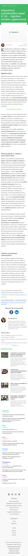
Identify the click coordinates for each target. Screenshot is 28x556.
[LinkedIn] (9, 494)
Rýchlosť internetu (14, 507)
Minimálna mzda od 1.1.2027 (9, 483)
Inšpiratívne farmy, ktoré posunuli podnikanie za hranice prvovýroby (18, 354)
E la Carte (18, 131)
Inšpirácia (5, 5)
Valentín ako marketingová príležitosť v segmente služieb (18, 371)
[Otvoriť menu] (1, 2)
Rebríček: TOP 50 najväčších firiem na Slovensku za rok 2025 (11, 457)
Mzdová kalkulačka (14, 501)
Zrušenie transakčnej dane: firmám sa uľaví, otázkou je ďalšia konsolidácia (13, 444)
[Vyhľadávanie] (26, 2)
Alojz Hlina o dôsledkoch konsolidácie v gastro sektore (18, 397)
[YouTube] (19, 494)
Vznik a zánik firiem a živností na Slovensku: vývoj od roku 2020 (13, 432)
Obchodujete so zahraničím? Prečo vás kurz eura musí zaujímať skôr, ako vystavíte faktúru (14, 470)
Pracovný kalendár (14, 514)
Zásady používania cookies (14, 546)
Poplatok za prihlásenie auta (14, 512)
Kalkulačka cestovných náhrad (14, 503)
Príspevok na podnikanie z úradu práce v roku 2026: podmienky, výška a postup (13, 453)
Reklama (14, 530)
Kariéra (14, 533)
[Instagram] (16, 494)
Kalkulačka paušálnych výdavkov (14, 505)
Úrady (14, 521)
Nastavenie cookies (14, 550)
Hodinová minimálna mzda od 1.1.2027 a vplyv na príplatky (13, 480)
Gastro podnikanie (20, 300)
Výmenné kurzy (14, 509)
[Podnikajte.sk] (14, 2)
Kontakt (14, 535)
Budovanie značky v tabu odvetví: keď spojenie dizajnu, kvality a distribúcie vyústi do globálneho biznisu (13, 420)
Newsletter (14, 523)
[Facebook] (12, 494)
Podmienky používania (14, 548)
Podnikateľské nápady (12, 5)
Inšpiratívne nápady (7, 300)
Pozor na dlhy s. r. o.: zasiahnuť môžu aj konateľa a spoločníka (11, 466)
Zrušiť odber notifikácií (14, 553)
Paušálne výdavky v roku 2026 (9, 441)
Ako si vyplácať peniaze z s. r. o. (9, 429)
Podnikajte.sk (4, 295)
